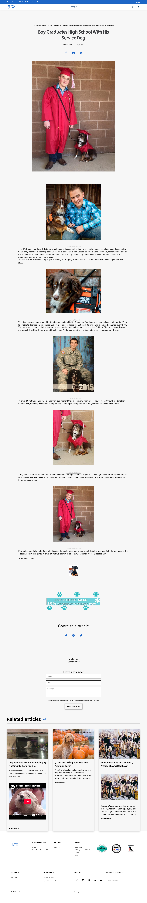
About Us (57, 847)
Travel (77, 853)
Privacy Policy (78, 892)
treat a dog (100, 25)
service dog (77, 25)
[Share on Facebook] (66, 53)
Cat (76, 855)
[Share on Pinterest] (73, 53)
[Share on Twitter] (80, 53)
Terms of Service (48, 892)
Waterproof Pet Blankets (83, 850)
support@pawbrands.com (51, 881)
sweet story (89, 25)
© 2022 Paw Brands (17, 892)
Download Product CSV (40, 850)
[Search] (132, 6)
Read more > (14, 828)
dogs (50, 25)
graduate (57, 25)
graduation (67, 25)
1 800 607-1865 (48, 877)
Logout (108, 892)
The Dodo (85, 330)
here (105, 554)
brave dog (37, 25)
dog (44, 25)
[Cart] (138, 6)
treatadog (110, 25)
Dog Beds (78, 847)
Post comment (73, 706)
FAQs (34, 847)
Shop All (14, 877)
